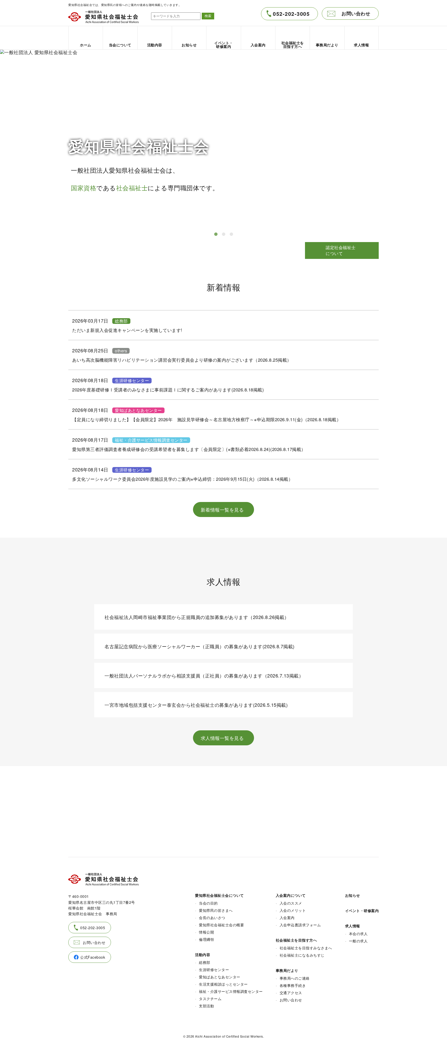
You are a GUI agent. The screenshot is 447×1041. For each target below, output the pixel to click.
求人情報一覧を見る (222, 737)
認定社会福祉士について (341, 250)
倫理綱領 (206, 939)
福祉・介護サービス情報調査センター (151, 440)
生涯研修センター (132, 380)
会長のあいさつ (212, 917)
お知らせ (352, 895)
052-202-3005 (291, 13)
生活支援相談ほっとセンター (223, 984)
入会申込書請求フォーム (300, 924)
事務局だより (287, 970)
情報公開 (206, 932)
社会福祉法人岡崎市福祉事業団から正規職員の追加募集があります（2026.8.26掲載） (197, 617)
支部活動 (206, 1005)
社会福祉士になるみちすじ (302, 955)
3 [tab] (231, 234)
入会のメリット (293, 910)
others (121, 351)
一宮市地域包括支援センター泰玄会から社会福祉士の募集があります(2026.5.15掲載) (196, 704)
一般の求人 (358, 940)
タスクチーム (210, 998)
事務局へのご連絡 (295, 978)
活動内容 (202, 954)
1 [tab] (215, 234)
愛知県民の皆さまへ (216, 910)
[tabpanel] (223, 138)
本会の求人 (358, 933)
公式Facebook (92, 957)
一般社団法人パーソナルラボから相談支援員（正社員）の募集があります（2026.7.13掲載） (204, 675)
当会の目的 (208, 903)
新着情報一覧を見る (222, 509)
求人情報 (352, 925)
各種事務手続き (293, 985)
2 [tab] (223, 234)
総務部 (121, 321)
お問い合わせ (355, 13)
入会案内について (291, 895)
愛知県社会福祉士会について (219, 895)
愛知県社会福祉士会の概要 (221, 924)
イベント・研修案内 (362, 910)
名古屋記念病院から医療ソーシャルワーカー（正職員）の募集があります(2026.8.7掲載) (200, 646)
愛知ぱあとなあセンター (138, 410)
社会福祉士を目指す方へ (296, 940)
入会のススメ (291, 903)
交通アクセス (291, 992)
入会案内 (287, 917)
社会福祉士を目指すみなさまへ (306, 947)
